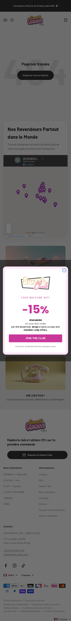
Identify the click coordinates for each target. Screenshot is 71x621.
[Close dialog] (64, 270)
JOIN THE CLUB (35, 338)
